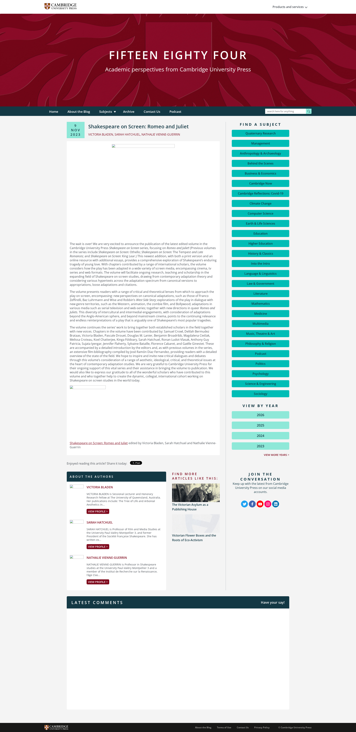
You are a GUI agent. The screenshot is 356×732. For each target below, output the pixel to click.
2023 (260, 446)
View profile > (98, 511)
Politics (261, 364)
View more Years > (276, 455)
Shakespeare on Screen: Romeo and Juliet (99, 443)
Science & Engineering (260, 384)
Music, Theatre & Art (260, 334)
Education (260, 233)
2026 (260, 415)
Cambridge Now (260, 183)
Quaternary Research (260, 133)
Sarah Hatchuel (100, 522)
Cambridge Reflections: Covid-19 (260, 193)
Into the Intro (260, 263)
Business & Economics (260, 173)
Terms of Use (224, 727)
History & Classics (260, 253)
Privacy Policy (262, 727)
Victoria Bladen (100, 487)
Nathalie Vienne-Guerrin (107, 558)
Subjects (105, 111)
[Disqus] (178, 658)
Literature (260, 294)
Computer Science (260, 213)
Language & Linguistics (260, 274)
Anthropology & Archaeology (260, 153)
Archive (128, 111)
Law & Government (260, 284)
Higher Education (260, 243)
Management (260, 143)
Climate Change (260, 203)
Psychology (261, 374)
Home (53, 111)
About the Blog (78, 111)
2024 (260, 435)
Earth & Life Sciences (260, 223)
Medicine (260, 314)
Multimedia (260, 324)
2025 (260, 425)
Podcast (175, 111)
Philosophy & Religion (260, 344)
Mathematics (260, 304)
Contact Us (152, 111)
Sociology (260, 394)
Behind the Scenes (260, 163)
